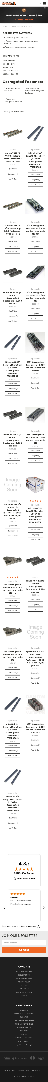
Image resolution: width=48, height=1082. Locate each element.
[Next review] (44, 908)
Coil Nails (24, 1017)
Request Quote (24, 975)
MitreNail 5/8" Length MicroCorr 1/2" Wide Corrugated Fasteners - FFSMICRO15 (12, 803)
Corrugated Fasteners (24, 1020)
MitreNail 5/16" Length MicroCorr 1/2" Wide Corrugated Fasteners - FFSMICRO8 (12, 369)
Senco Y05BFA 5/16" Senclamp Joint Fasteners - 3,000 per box (13, 229)
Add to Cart (12, 179)
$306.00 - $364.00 (10, 74)
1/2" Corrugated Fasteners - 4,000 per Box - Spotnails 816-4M (13, 588)
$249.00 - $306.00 (10, 70)
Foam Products (24, 1027)
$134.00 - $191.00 (10, 64)
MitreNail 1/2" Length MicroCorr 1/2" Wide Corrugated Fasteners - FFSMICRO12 (12, 731)
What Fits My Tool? (24, 971)
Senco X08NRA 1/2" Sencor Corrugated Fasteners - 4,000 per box (35, 586)
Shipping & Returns (24, 978)
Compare (12, 174)
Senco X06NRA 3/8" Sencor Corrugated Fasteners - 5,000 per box (13, 440)
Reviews (24, 985)
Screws (24, 1034)
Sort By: (7, 111)
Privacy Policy (24, 982)
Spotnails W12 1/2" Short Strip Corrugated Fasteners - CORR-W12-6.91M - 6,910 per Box (35, 658)
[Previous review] (4, 908)
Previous (4, 1079)
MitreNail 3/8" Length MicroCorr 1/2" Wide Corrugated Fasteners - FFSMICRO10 (35, 515)
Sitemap (24, 996)
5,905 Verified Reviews (24, 873)
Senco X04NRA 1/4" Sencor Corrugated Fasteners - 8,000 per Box (12, 298)
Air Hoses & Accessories (24, 1014)
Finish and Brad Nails (24, 1024)
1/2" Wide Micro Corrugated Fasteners (19, 47)
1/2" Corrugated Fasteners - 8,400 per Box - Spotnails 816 (13, 655)
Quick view (12, 169)
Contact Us (24, 989)
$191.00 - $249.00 (10, 67)
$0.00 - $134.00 (9, 60)
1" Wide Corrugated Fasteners (15, 38)
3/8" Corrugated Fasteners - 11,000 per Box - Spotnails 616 (35, 438)
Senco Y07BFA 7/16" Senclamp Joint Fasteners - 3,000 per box (13, 157)
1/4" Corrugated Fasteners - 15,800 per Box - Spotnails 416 (35, 296)
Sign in (19, 992)
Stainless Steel (24, 1041)
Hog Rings (24, 1031)
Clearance (24, 1010)
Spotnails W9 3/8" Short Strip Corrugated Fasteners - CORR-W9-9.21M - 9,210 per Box (12, 511)
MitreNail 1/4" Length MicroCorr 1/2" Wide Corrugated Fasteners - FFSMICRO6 (35, 160)
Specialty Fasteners (24, 1038)
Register (28, 992)
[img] (24, 869)
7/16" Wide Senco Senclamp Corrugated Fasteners (20, 42)
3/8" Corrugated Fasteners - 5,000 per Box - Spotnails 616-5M (35, 366)
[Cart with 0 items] (40, 3)
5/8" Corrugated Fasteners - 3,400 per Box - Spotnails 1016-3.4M (35, 728)
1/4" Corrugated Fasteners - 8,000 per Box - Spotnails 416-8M (35, 229)
